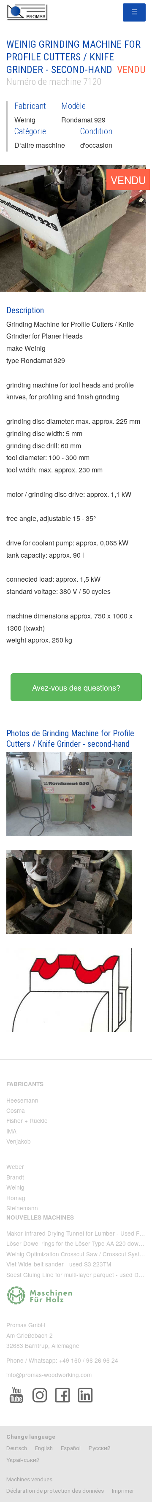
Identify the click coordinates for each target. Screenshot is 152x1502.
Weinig (15, 1187)
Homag (15, 1197)
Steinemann (22, 1208)
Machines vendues (29, 1479)
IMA (11, 1131)
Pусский (100, 1448)
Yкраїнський (23, 1459)
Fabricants (24, 1084)
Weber (15, 1166)
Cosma (15, 1110)
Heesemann (22, 1100)
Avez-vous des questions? (76, 687)
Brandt (15, 1177)
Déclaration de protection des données (55, 1490)
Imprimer (123, 1490)
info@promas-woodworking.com (49, 1374)
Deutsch (16, 1448)
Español (71, 1448)
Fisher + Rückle (27, 1120)
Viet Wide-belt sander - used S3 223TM (58, 1264)
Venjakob (18, 1141)
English (44, 1448)
